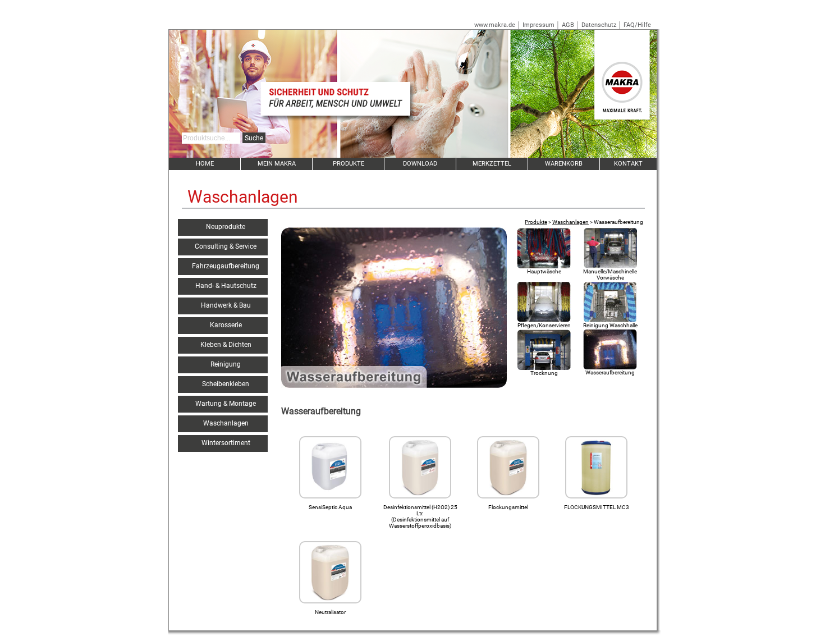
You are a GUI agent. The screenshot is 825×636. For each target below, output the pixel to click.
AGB (568, 25)
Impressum (538, 25)
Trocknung (544, 373)
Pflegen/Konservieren (544, 325)
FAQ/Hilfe (637, 25)
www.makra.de (494, 25)
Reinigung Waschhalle (610, 325)
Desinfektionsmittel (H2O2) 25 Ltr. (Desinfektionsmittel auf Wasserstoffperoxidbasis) (420, 516)
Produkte (536, 222)
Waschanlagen (570, 222)
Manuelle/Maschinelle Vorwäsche (610, 274)
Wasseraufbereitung (610, 372)
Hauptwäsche (544, 271)
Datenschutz (598, 25)
